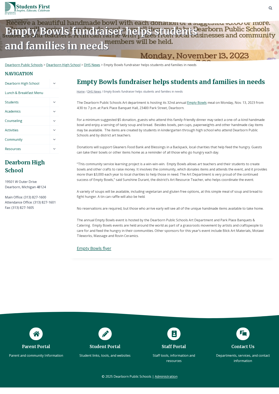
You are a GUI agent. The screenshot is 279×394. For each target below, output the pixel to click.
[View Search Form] (270, 8)
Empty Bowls (197, 102)
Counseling (13, 120)
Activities (11, 130)
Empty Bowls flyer (94, 248)
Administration (166, 376)
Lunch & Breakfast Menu (24, 93)
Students (12, 102)
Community (13, 139)
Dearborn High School (22, 83)
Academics (13, 111)
